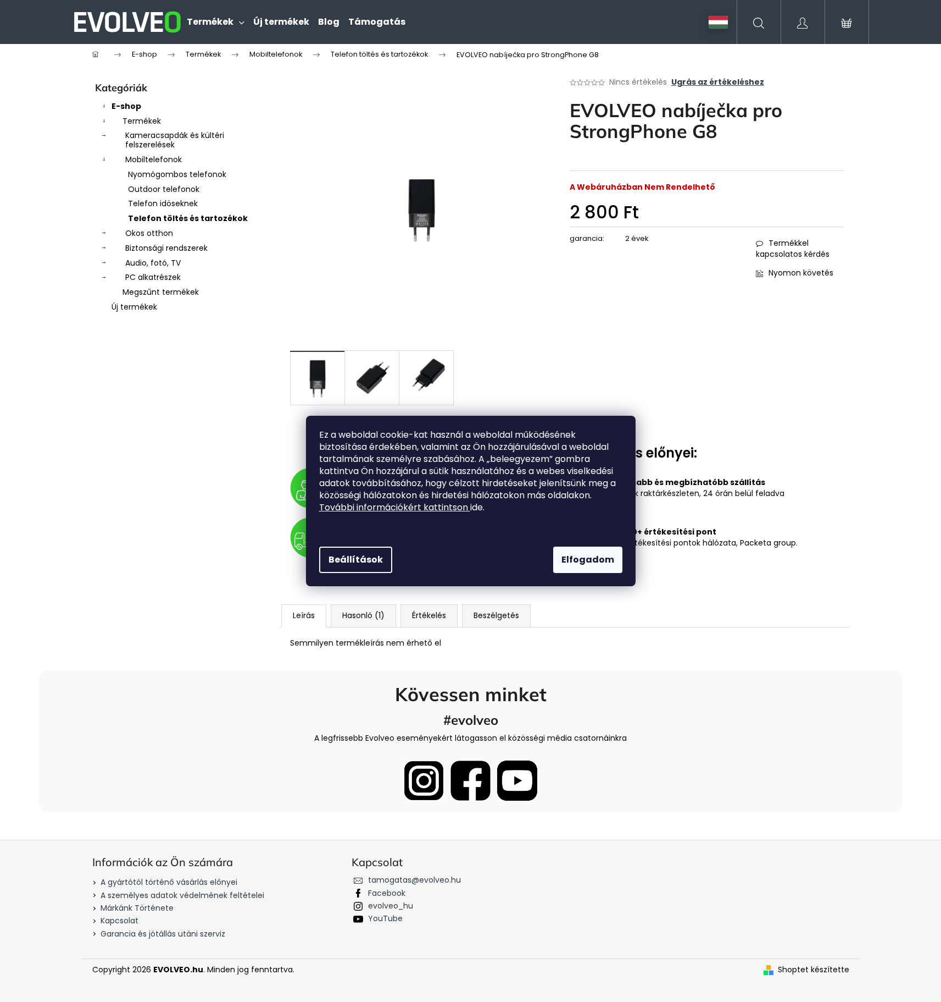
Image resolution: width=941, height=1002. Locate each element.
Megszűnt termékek (161, 292)
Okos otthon (149, 233)
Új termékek (134, 306)
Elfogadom (587, 559)
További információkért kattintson (394, 507)
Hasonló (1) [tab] (363, 615)
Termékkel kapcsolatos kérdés (792, 249)
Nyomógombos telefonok (177, 174)
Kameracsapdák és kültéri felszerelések (174, 140)
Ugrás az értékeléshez (717, 82)
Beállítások (355, 559)
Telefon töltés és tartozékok (188, 218)
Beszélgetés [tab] (496, 615)
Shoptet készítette (813, 970)
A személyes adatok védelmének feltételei (182, 895)
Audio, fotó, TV (153, 262)
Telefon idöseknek (163, 203)
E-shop (126, 106)
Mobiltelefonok (153, 159)
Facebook (386, 893)
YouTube (385, 918)
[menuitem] (215, 22)
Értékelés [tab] (429, 615)
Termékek (142, 120)
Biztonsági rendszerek (166, 248)
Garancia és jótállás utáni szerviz (163, 933)
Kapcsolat (119, 920)
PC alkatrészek (153, 277)
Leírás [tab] (304, 615)
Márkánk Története (137, 907)
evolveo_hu (390, 905)
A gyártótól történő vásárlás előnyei (169, 882)
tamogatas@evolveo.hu (414, 879)
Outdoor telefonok (163, 189)
